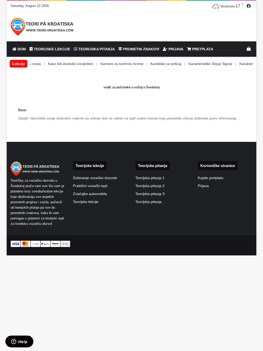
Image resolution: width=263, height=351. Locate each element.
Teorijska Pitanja (96, 49)
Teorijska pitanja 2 (150, 186)
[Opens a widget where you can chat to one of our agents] (19, 342)
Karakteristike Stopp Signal (202, 64)
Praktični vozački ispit (90, 186)
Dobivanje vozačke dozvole (95, 178)
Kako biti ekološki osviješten (62, 64)
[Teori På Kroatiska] (42, 26)
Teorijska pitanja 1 (150, 178)
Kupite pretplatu (210, 178)
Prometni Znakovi (140, 49)
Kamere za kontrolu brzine (113, 64)
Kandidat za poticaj (158, 64)
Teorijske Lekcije (51, 49)
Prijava (175, 49)
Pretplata (202, 49)
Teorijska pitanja (148, 202)
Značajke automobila (90, 194)
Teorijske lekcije (85, 202)
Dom (21, 49)
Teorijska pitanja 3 (150, 194)
